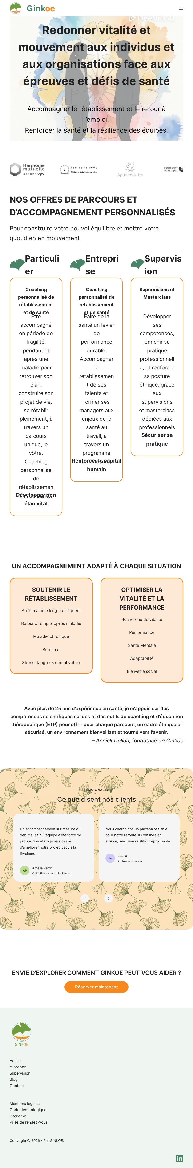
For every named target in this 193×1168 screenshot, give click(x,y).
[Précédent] (84, 898)
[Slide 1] (93, 898)
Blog (14, 1079)
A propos (18, 1066)
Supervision (20, 1073)
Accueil (16, 1060)
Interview (18, 1116)
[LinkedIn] (179, 1158)
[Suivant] (108, 898)
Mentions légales (25, 1103)
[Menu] (181, 8)
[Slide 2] (96, 898)
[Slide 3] (99, 898)
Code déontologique (28, 1109)
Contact (17, 1085)
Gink (41, 8)
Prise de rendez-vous (29, 1122)
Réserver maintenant (96, 986)
